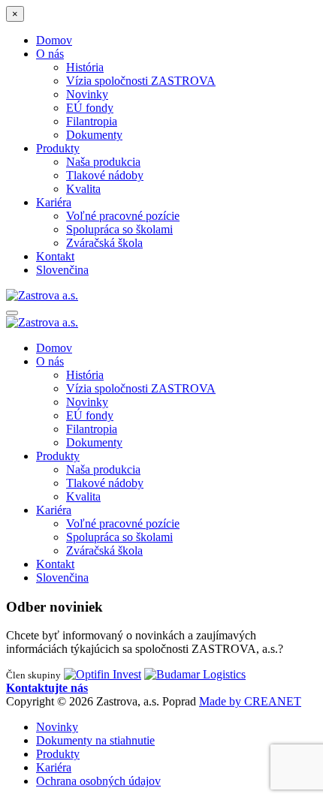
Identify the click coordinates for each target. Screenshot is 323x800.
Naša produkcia (103, 161)
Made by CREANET (250, 701)
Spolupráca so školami (119, 229)
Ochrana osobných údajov (98, 780)
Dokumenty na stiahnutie (95, 740)
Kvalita (83, 188)
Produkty (58, 148)
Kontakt (55, 256)
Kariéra (53, 202)
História (85, 67)
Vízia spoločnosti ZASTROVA (141, 80)
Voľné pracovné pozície (123, 215)
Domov (54, 40)
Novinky (87, 94)
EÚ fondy (89, 107)
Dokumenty (94, 134)
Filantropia (91, 121)
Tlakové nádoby (104, 175)
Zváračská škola (104, 242)
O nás (50, 53)
